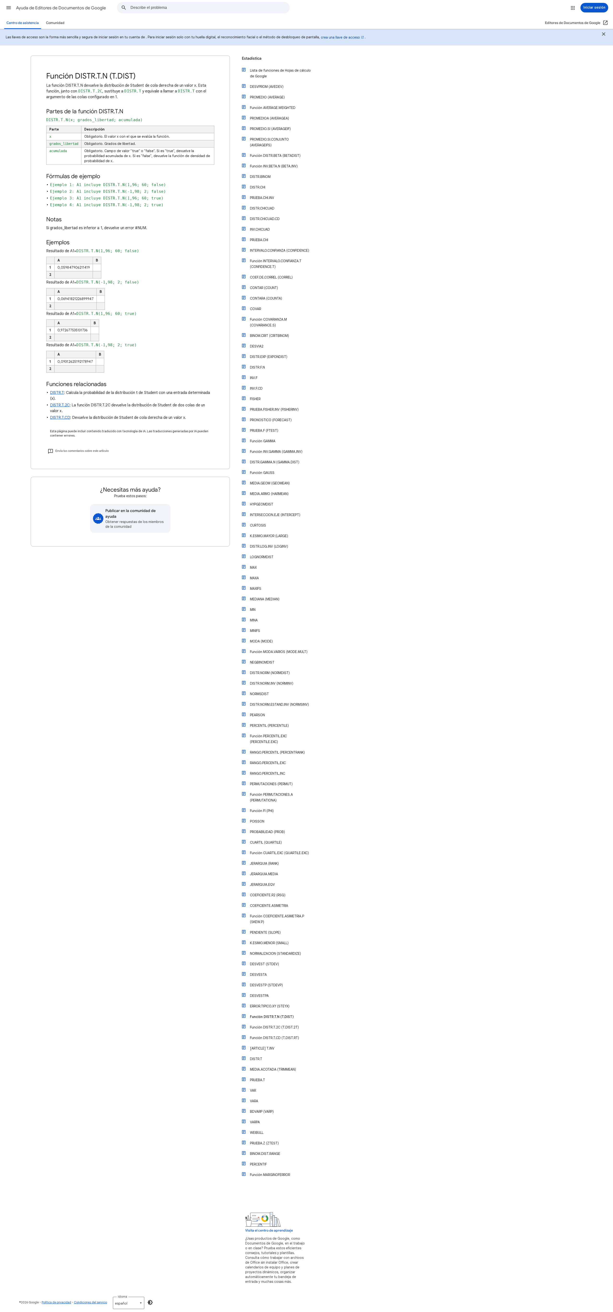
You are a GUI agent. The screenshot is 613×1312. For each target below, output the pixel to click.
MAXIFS (255, 588)
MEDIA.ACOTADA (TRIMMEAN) (273, 1069)
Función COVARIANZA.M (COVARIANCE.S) (268, 322)
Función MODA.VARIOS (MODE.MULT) (278, 652)
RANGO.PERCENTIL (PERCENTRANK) (277, 752)
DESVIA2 (256, 346)
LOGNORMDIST (261, 557)
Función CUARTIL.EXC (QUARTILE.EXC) (279, 853)
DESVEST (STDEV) (264, 964)
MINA (254, 620)
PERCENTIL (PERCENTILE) (269, 725)
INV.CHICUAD (260, 229)
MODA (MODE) (261, 641)
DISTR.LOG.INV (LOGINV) (269, 546)
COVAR (255, 309)
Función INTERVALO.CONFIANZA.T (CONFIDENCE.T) (275, 264)
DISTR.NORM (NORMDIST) (270, 673)
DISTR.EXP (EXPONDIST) (268, 357)
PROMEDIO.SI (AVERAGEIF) (270, 129)
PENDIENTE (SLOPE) (265, 932)
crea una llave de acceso (340, 37)
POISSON (257, 821)
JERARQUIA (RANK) (264, 863)
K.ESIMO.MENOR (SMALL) (269, 943)
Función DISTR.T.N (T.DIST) (272, 1017)
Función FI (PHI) (262, 811)
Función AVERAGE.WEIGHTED (272, 108)
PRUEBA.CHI (259, 240)
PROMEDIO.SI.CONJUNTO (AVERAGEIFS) (269, 142)
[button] (8, 7)
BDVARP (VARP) (262, 1111)
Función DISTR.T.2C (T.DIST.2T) (274, 1027)
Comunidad (55, 23)
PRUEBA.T (257, 1080)
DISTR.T (57, 392)
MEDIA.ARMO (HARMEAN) (269, 494)
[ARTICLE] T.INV (262, 1048)
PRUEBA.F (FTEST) (264, 430)
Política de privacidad (56, 1302)
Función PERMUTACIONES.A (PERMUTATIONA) (271, 797)
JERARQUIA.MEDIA (264, 874)
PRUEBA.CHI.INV (262, 198)
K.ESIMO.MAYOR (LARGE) (269, 536)
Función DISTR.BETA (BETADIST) (275, 155)
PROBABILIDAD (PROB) (267, 832)
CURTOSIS (258, 525)
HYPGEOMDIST (261, 504)
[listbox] (128, 1303)
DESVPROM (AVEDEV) (267, 87)
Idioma (122, 1296)
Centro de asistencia (22, 23)
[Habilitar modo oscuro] (150, 1302)
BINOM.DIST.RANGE (265, 1154)
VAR (253, 1090)
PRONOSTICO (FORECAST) (271, 420)
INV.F (253, 378)
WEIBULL (256, 1132)
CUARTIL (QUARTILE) (266, 842)
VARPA (255, 1122)
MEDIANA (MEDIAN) (264, 599)
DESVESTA (258, 974)
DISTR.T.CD (60, 417)
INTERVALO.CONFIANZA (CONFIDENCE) (279, 250)
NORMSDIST (259, 694)
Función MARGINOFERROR (270, 1175)
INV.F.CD (256, 388)
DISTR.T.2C (60, 405)
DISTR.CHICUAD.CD (265, 219)
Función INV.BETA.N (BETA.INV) (274, 166)
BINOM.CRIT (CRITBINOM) (269, 336)
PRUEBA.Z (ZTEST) (264, 1143)
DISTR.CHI (257, 187)
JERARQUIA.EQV (262, 884)
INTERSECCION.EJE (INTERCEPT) (275, 515)
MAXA (254, 578)
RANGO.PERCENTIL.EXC (268, 763)
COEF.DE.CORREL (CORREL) (271, 277)
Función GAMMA (262, 441)
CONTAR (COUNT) (264, 288)
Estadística (251, 58)
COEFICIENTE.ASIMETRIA (269, 905)
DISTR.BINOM (260, 177)
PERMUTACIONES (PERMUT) (271, 784)
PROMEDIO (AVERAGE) (267, 97)
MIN (252, 610)
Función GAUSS (262, 473)
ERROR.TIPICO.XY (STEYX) (269, 1006)
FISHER (255, 399)
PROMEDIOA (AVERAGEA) (269, 118)
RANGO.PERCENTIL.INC (267, 773)
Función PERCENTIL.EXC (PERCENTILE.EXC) (268, 739)
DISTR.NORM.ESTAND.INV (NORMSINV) (279, 704)
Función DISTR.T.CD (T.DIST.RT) (274, 1038)
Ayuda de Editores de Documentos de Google (61, 8)
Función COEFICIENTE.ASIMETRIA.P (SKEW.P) (277, 919)
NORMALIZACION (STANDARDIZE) (275, 953)
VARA (254, 1101)
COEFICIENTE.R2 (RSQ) (267, 895)
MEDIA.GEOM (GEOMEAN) (270, 483)
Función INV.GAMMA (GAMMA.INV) (276, 451)
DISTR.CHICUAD (262, 208)
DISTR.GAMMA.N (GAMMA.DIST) (274, 462)
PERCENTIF (258, 1164)
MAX (253, 567)
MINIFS (255, 631)
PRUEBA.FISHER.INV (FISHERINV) (274, 409)
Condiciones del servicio (90, 1302)
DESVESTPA (259, 996)
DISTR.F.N (257, 367)
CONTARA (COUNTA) (266, 298)
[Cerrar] (604, 34)
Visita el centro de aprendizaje (269, 1230)
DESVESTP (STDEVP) (266, 985)
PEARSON (257, 715)
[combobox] (210, 7)
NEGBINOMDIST (262, 662)
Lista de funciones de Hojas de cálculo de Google (280, 73)
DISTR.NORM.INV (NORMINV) (271, 683)
